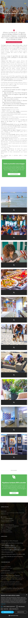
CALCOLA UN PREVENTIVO (14, 174)
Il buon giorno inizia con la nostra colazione (10, 581)
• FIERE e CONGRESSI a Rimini (7, 545)
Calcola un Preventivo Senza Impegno (14, 42)
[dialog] (14, 605)
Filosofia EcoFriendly (5, 570)
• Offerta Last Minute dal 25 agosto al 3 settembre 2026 (13, 554)
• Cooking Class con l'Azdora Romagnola (9, 540)
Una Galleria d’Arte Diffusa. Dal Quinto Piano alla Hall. (12, 588)
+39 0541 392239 (9, 518)
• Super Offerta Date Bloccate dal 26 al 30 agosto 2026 (13, 549)
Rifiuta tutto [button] (21, 612)
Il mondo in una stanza (6, 566)
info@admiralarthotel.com (6, 521)
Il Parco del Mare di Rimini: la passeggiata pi (10, 575)
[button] (14, 616)
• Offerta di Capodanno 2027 (7, 552)
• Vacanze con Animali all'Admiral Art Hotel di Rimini (12, 543)
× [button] (26, 594)
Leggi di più (3, 603)
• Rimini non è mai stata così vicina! (8, 547)
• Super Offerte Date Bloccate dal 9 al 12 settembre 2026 (12, 557)
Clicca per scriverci (9, 520)
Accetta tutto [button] (7, 612)
